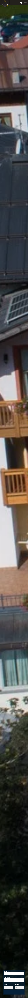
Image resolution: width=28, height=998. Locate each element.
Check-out (7, 977)
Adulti (5, 985)
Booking (14, 992)
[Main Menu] (21, 2)
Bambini (17, 985)
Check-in (6, 971)
